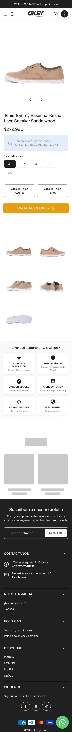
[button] (36, 208)
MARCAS (10, 657)
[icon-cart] (55, 14)
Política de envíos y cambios (21, 635)
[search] (12, 14)
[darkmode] (64, 14)
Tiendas (9, 608)
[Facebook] (25, 706)
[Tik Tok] (46, 706)
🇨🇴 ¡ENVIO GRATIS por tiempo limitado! (36, 4)
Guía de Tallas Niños (52, 190)
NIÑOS (8, 675)
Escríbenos (19, 577)
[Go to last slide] (30, 99)
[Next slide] (41, 99)
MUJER (8, 669)
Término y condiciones (18, 630)
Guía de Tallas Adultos (19, 190)
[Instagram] (36, 706)
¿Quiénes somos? (15, 603)
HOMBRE (10, 663)
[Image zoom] (36, 56)
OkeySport (41, 730)
